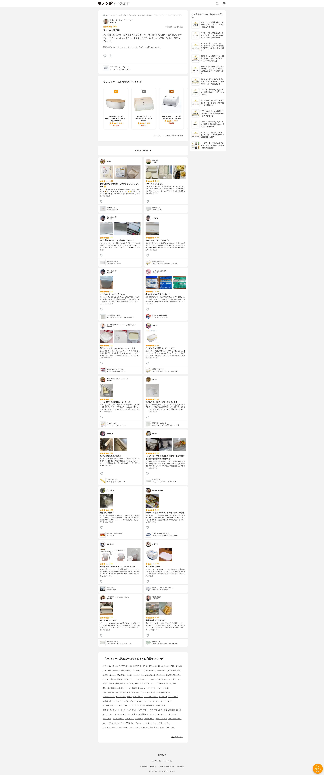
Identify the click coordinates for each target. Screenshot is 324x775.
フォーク (163, 714)
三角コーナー (176, 679)
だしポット (144, 692)
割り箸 (111, 684)
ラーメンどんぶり (135, 727)
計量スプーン (146, 714)
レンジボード (138, 697)
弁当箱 (158, 705)
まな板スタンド (164, 692)
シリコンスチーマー (173, 675)
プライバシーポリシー (166, 767)
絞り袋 (178, 710)
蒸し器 (142, 705)
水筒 (163, 705)
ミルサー (106, 679)
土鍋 (130, 666)
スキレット (135, 670)
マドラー (166, 723)
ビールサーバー (133, 692)
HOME (162, 755)
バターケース (153, 701)
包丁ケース (163, 697)
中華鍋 (127, 670)
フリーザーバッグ (165, 701)
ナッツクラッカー (120, 705)
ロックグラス (108, 723)
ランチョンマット (163, 679)
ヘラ (142, 675)
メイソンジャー (109, 727)
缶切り (126, 701)
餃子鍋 (171, 666)
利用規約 (153, 767)
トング (129, 675)
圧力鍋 (115, 666)
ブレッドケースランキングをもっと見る (168, 135)
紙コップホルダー (116, 701)
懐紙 (117, 684)
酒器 (155, 727)
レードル (136, 675)
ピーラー (112, 675)
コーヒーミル (163, 688)
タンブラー (107, 719)
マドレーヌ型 (148, 710)
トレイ (173, 714)
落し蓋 (113, 679)
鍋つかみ (106, 688)
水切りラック (160, 684)
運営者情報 (144, 767)
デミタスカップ (118, 719)
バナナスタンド (109, 697)
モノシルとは (167, 761)
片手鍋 (144, 666)
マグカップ (129, 719)
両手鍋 (151, 666)
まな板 (105, 675)
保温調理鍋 (137, 666)
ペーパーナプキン (149, 679)
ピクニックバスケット (111, 710)
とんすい (161, 727)
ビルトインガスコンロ (138, 701)
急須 (160, 723)
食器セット (170, 727)
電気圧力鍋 (123, 666)
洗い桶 (168, 684)
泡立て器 (171, 710)
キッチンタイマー (124, 714)
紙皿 (174, 684)
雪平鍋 (115, 670)
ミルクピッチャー (151, 723)
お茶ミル (122, 692)
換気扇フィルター (126, 684)
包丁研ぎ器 (172, 670)
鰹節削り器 (150, 705)
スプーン (156, 714)
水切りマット (149, 684)
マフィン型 (158, 710)
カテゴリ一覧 (156, 761)
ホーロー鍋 (107, 670)
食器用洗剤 (132, 688)
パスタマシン (134, 705)
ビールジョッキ (161, 719)
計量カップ (136, 714)
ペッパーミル (121, 697)
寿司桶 (105, 701)
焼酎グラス (129, 723)
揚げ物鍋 (164, 666)
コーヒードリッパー (110, 692)
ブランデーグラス (174, 719)
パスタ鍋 (178, 666)
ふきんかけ (153, 692)
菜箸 (151, 727)
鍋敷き (113, 688)
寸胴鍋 (121, 670)
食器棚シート (122, 688)
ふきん (125, 679)
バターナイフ (150, 670)
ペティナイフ (161, 670)
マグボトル (139, 719)
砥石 (178, 670)
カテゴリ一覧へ (177, 737)
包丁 (142, 670)
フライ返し (121, 675)
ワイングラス (119, 723)
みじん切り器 (150, 675)
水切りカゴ (139, 684)
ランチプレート (121, 727)
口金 (165, 710)
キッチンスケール (109, 714)
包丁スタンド (173, 697)
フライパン (107, 666)
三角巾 (105, 684)
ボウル (129, 697)
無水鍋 (157, 666)
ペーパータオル (135, 679)
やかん (140, 688)
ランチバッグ (126, 710)
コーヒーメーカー (150, 688)
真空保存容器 (108, 705)
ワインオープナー (151, 697)
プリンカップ (137, 710)
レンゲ (145, 727)
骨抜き (119, 679)
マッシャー (160, 675)
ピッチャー (139, 723)
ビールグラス (149, 719)
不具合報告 (180, 767)
